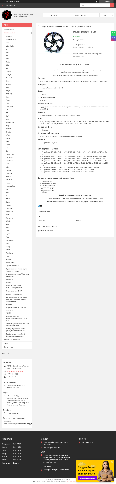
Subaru (8, 227)
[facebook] (39, 206)
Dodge (8, 91)
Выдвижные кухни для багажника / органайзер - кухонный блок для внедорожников (17, 299)
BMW (7, 65)
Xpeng (8, 247)
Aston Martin (10, 46)
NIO (7, 196)
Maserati (8, 176)
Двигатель (9, 305)
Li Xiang (8, 170)
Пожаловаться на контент (75, 482)
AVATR (7, 52)
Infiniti (8, 135)
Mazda (8, 183)
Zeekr (7, 256)
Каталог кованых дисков (12, 340)
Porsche (8, 205)
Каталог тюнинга (80, 15)
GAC (7, 110)
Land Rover (9, 157)
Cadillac (8, 71)
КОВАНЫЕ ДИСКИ (61, 26)
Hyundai (8, 132)
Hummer (8, 129)
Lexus (7, 164)
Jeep (7, 141)
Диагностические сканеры (14, 294)
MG (7, 189)
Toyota (8, 234)
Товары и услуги (47, 26)
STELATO (8, 221)
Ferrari (8, 100)
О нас (6, 343)
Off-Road (8, 259)
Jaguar (8, 138)
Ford (7, 103)
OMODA (8, 199)
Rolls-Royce (9, 212)
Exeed (7, 97)
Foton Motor (9, 106)
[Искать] (112, 5)
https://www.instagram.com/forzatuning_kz (18, 424)
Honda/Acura (10, 122)
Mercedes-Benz (10, 186)
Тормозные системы (12, 266)
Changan (9, 75)
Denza (8, 87)
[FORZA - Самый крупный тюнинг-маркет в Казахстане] (7, 15)
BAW (7, 59)
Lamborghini (10, 154)
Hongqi (8, 126)
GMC (7, 113)
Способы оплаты (9, 347)
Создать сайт (7, 1)
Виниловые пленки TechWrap (15, 291)
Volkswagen (9, 240)
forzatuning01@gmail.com (15, 371)
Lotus (7, 167)
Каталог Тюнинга (9, 33)
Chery (7, 81)
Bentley (8, 62)
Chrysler (8, 84)
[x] (41, 206)
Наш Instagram (9, 29)
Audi (7, 43)
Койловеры (9, 279)
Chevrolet (9, 78)
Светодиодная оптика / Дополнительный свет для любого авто (16, 318)
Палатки (8, 283)
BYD (7, 68)
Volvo (7, 243)
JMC (7, 148)
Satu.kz (68, 480)
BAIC (7, 55)
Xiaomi (8, 250)
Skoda (8, 215)
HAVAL (8, 119)
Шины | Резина (10, 262)
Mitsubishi (9, 180)
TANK (7, 231)
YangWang (9, 253)
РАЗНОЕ (8, 313)
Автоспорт (9, 36)
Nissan (8, 202)
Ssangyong (9, 218)
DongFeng (9, 94)
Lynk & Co (9, 173)
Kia (7, 151)
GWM (7, 116)
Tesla (7, 237)
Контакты (54, 15)
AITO (7, 49)
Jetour (8, 145)
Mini (7, 192)
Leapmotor (9, 161)
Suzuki (8, 224)
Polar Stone (9, 208)
